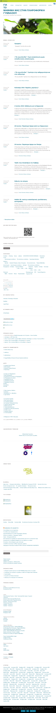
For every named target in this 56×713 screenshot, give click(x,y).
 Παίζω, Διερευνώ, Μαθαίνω (9, 390)
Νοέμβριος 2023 (38, 672)
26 (10, 287)
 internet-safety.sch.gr (8, 349)
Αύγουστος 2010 (46, 694)
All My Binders (6, 313)
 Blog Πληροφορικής (7, 375)
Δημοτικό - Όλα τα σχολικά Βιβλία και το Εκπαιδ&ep (14, 342)
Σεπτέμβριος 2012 (22, 689)
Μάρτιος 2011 (39, 692)
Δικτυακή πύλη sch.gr (42, 484)
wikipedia (5, 618)
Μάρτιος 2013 (31, 687)
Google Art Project (7, 637)
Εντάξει (23, 711)
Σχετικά (50, 5)
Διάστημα (25, 265)
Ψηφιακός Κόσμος (33, 5)
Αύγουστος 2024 (23, 670)
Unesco (15, 255)
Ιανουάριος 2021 (34, 680)
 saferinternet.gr (6, 355)
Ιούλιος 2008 (38, 699)
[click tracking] (10, 654)
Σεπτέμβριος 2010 (38, 694)
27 (12, 287)
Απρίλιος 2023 (25, 674)
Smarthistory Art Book (7, 639)
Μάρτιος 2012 (6, 691)
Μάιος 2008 (45, 699)
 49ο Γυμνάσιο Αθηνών (8, 400)
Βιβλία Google (13, 636)
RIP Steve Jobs (14, 337)
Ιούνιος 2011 (19, 692)
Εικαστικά (11, 273)
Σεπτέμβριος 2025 (38, 667)
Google (4, 648)
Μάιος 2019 (28, 684)
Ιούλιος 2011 (13, 692)
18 (9, 285)
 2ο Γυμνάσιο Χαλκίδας (8, 398)
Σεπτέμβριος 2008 (31, 699)
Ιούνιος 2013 (12, 687)
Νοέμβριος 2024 (43, 669)
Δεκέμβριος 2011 (22, 691)
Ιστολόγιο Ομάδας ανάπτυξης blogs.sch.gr (28, 487)
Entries (10, 522)
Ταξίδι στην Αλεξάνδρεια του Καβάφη (26, 163)
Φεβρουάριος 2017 (26, 685)
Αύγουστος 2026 (6, 667)
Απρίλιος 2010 (25, 696)
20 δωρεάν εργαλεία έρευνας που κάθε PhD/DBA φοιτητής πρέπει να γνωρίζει (20, 570)
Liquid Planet (6, 304)
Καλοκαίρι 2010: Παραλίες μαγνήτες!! (26, 87)
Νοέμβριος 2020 (6, 682)
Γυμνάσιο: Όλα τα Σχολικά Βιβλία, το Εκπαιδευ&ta (14, 340)
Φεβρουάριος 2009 (7, 699)
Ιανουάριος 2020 (21, 684)
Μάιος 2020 (5, 684)
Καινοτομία (46, 266)
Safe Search (5, 646)
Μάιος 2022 (12, 677)
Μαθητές (25, 5)
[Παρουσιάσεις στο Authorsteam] (4, 327)
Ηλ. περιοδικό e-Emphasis (21, 485)
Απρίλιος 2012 (42, 689)
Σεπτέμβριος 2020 (22, 682)
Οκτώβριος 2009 (22, 697)
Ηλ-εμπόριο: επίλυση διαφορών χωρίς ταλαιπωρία (13, 542)
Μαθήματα (31, 268)
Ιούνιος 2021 (5, 680)
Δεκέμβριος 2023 (30, 672)
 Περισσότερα (6, 369)
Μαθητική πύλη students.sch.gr (44, 487)
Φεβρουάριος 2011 (47, 692)
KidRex (4, 644)
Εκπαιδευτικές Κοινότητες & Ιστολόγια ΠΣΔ (30, 522)
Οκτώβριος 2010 (30, 694)
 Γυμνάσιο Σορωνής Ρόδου (9, 404)
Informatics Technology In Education (10, 298)
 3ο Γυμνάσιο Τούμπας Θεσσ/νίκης (10, 402)
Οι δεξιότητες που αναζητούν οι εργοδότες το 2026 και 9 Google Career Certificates (20, 572)
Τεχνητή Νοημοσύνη (41, 272)
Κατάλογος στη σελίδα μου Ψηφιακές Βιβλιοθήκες (13, 633)
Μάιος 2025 (12, 669)
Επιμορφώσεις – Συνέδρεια (8, 266)
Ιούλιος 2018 (43, 684)
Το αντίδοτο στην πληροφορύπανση (10, 531)
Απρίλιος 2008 (6, 701)
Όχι (27, 711)
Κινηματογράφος (21, 273)
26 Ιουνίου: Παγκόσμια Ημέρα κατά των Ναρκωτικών (31, 126)
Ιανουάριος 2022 (41, 677)
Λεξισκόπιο (5, 597)
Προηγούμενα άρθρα (8, 219)
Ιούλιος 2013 (5, 687)
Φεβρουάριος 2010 (39, 696)
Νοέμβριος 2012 (6, 689)
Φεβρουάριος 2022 (33, 677)
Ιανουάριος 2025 (27, 669)
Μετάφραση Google (7, 611)
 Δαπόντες (5, 391)
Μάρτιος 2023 (31, 674)
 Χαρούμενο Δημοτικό (8, 411)
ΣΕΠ (35, 272)
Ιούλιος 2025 (5, 669)
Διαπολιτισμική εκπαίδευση (10, 259)
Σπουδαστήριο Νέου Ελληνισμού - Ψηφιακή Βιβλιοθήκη (14, 627)
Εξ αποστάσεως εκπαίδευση (22, 259)
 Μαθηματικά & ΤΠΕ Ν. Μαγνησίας (10, 416)
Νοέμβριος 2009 (14, 697)
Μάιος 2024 (42, 670)
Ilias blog (5, 386)
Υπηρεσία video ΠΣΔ (7, 489)
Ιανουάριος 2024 (22, 672)
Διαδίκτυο (5, 261)
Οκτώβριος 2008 (23, 699)
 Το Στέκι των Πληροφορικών (9, 373)
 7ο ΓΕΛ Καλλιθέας (7, 412)
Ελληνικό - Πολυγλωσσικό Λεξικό (10, 601)
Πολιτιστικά (21, 155)
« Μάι (4, 289)
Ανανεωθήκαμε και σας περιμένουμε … (11, 530)
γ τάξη (26, 268)
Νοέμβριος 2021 (14, 679)
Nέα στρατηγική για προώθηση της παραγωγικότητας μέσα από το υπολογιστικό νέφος (20, 538)
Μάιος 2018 (5, 685)
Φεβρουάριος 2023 (39, 674)
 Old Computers (6, 366)
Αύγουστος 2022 (38, 675)
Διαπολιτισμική (6, 265)
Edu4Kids (5, 301)
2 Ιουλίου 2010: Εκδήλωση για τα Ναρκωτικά (28, 106)
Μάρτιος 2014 (42, 685)
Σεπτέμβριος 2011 (45, 691)
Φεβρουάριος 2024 (13, 672)
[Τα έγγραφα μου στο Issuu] (7, 325)
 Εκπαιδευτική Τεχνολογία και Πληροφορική (12, 376)
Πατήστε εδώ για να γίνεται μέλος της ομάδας (28, 435)
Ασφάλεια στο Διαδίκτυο (11, 528)
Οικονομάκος (6, 384)
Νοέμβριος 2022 (14, 675)
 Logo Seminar (6, 394)
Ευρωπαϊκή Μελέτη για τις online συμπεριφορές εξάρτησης (15, 533)
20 (12, 285)
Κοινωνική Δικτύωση (31, 262)
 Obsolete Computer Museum (9, 368)
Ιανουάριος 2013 (39, 687)
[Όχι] (54, 709)
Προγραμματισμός (29, 272)
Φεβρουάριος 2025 (19, 669)
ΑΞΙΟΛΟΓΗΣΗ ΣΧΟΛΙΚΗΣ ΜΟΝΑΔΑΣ (30, 255)
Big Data (6, 262)
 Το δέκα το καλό (7, 409)
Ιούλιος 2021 (45, 679)
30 (6, 288)
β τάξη (22, 268)
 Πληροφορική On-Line (8, 379)
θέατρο (15, 273)
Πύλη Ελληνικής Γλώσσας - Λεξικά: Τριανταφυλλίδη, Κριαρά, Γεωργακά (17, 596)
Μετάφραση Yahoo (7, 612)
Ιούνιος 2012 (29, 689)
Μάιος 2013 (18, 687)
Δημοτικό (42, 257)
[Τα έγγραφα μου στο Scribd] (8, 322)
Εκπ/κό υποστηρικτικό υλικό (9, 485)
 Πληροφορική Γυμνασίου (8, 382)
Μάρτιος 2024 (6, 672)
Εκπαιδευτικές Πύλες (7, 589)
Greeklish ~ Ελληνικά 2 (8, 605)
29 (5, 288)
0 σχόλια (5, 46)
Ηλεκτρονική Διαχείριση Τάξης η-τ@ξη (10, 487)
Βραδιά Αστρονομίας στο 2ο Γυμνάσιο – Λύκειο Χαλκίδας (25, 335)
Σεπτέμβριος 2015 (35, 685)
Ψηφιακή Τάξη (6, 560)
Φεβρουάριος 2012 (13, 691)
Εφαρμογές (31, 266)
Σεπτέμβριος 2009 (30, 697)
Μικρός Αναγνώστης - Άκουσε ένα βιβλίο (11, 632)
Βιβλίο (6, 273)
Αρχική (12, 5)
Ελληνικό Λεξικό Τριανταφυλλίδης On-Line (11, 598)
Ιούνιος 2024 (36, 670)
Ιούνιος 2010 (12, 696)
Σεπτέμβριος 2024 (14, 670)
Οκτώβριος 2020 (14, 682)
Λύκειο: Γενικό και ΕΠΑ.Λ (39, 338)
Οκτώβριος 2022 (22, 675)
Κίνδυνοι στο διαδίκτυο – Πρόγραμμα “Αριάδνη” (12, 535)
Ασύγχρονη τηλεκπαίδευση (15, 484)
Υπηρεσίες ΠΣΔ (29, 273)
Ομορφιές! (17, 43)
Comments (17, 522)
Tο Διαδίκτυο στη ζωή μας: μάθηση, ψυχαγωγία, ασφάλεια (15, 543)
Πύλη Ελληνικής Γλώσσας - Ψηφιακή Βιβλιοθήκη (13, 626)
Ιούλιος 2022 (45, 675)
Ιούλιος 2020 (37, 682)
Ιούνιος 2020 (43, 682)
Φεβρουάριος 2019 (35, 684)
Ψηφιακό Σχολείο (6, 559)
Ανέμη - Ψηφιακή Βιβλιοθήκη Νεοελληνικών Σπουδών (14, 630)
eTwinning (11, 255)
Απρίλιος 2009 (38, 697)
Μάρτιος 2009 (45, 697)
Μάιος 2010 (18, 696)
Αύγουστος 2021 (38, 679)
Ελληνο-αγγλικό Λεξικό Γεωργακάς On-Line (12, 600)
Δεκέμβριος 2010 (14, 694)
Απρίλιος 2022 (18, 677)
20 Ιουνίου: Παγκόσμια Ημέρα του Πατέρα (27, 144)
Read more (32, 711)
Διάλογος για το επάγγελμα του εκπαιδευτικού (13, 577)
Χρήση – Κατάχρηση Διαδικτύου (9, 536)
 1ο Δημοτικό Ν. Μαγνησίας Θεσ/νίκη (11, 408)
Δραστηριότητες (42, 5)
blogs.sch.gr (5, 484)
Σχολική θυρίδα (7, 574)
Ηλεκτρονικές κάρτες (32, 485)
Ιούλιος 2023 (5, 674)
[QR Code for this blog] (28, 232)
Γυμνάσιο (28, 340)
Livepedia (5, 621)
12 (10, 284)
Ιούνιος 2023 (12, 674)
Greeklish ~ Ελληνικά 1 (8, 604)
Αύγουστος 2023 (45, 672)
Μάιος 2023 (18, 674)
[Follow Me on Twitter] (8, 319)
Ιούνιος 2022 (5, 677)
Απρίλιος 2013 (25, 687)
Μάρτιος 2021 (18, 680)
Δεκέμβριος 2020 (42, 680)
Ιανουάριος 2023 (48, 674)
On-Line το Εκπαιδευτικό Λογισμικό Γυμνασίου (12, 563)
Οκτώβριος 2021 (22, 679)
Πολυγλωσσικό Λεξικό (7, 602)
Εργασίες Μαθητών (19, 266)
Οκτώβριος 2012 (14, 689)
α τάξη (18, 268)
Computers (5, 657)
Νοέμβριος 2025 (22, 667)
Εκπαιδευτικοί (18, 5)
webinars (20, 255)
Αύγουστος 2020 (30, 682)
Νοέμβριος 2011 (30, 691)
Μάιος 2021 (12, 680)
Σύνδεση (5, 522)
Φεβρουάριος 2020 (13, 684)
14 (3, 285)
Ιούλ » (7, 289)
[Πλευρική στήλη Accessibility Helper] (54, 3)
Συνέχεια (34, 95)
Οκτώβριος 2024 (6, 670)
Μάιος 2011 (26, 692)
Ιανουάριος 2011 (6, 694)
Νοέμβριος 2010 (22, 694)
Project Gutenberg (7, 636)
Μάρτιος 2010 (31, 696)
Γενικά (20, 65)
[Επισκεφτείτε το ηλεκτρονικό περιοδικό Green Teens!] (28, 471)
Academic (5, 255)
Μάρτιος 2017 (19, 685)
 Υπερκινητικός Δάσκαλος (8, 407)
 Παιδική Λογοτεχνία (7, 405)
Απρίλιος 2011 (32, 692)
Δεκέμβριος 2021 (6, 679)
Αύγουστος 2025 (46, 667)
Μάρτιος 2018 (12, 685)
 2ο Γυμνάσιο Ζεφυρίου (8, 401)
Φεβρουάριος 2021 (26, 680)
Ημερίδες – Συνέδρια (38, 266)
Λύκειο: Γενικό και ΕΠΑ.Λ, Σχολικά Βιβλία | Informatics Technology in (18, 338)
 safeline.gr (5, 352)
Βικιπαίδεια (5, 619)
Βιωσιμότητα (42, 255)
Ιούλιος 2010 (5, 696)
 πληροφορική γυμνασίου (8, 380)
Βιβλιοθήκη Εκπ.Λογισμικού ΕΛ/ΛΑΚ (29, 484)
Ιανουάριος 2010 (48, 696)
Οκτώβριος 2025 (30, 667)
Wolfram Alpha (6, 650)
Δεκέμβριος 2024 (35, 669)
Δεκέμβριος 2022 (6, 675)
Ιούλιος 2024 (29, 670)
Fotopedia (11, 657)
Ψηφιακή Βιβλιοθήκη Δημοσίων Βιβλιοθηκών (12, 629)
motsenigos (6, 337)
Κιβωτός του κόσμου (21, 181)
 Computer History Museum (9, 365)
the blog (5, 383)
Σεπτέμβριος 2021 (30, 679)
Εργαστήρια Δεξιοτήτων (34, 259)
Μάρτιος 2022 (25, 677)
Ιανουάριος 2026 (14, 667)
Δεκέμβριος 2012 (47, 687)
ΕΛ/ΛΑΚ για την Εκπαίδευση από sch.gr (11, 587)
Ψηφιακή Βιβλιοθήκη (41, 262)
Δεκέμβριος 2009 (6, 697)
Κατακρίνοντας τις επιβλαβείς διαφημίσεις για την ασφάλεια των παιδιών (17, 540)
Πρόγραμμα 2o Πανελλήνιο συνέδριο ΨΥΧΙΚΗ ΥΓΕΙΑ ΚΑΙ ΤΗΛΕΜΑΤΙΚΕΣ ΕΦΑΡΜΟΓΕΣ (21, 545)
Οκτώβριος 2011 (37, 691)
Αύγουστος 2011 (6, 692)
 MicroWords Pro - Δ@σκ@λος (9, 393)
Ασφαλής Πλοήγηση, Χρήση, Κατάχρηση (18, 262)
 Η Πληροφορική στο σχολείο (9, 377)
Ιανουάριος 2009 (15, 699)
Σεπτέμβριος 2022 (30, 675)
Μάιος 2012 (36, 689)
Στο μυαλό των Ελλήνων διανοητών (11, 575)
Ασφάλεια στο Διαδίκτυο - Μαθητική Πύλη (11, 561)
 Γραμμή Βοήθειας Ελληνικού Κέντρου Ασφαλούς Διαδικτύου (15, 357)
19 (10, 285)
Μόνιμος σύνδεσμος (25, 65)
